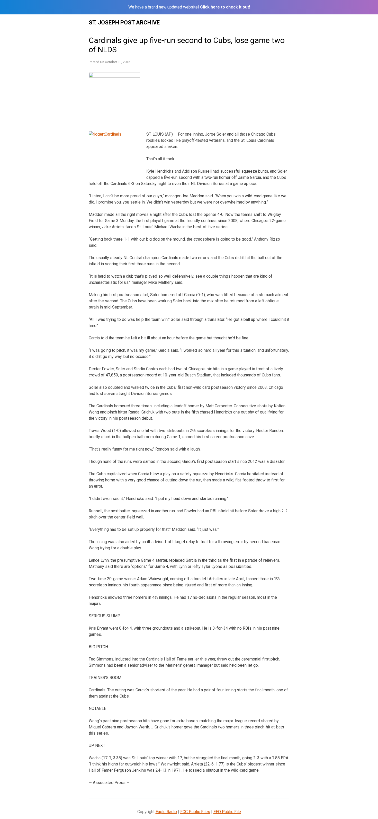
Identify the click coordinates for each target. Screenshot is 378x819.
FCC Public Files (195, 811)
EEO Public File (227, 811)
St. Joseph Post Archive (124, 22)
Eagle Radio (166, 811)
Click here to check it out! (225, 7)
